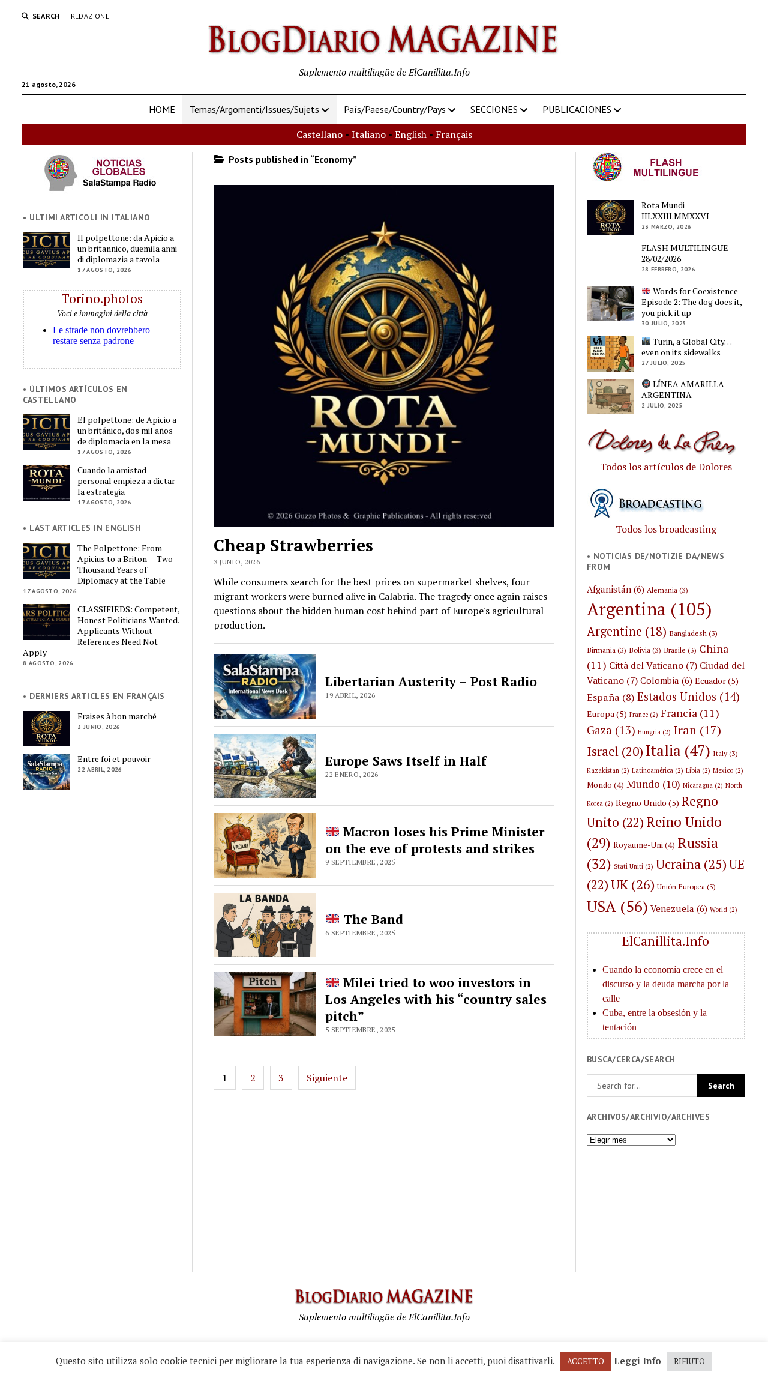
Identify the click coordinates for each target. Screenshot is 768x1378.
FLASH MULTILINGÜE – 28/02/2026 (687, 253)
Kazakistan (608, 770)
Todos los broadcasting (666, 529)
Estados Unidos (688, 696)
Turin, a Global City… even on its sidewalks (686, 347)
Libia (698, 770)
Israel (615, 751)
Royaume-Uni (644, 844)
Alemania (667, 589)
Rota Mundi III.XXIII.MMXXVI (675, 211)
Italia (678, 750)
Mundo (653, 784)
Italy (725, 753)
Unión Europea (686, 886)
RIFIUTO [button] (689, 1361)
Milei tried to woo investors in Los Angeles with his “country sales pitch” (436, 999)
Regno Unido (647, 802)
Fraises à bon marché (117, 716)
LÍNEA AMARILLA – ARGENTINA (685, 389)
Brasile (680, 649)
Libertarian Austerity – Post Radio (431, 681)
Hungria (654, 732)
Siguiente (327, 1077)
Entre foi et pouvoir (114, 759)
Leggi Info (637, 1361)
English (411, 134)
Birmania (606, 649)
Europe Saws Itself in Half (406, 760)
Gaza (611, 730)
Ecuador (717, 680)
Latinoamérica (657, 770)
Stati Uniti (633, 866)
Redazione (90, 15)
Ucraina (691, 863)
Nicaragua (703, 785)
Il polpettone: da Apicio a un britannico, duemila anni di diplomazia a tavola (127, 248)
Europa (607, 713)
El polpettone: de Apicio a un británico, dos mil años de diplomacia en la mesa (126, 430)
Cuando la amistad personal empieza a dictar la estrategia (126, 481)
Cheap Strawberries (293, 545)
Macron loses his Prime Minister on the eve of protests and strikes (434, 840)
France (643, 714)
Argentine (627, 631)
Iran (697, 730)
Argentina (649, 608)
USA (617, 906)
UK (633, 884)
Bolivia (645, 649)
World (723, 909)
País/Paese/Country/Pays (395, 109)
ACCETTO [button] (585, 1361)
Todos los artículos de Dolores (666, 466)
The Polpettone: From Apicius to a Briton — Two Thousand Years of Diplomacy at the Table (125, 564)
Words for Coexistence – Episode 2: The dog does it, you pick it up (692, 302)
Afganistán (615, 589)
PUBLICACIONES (576, 109)
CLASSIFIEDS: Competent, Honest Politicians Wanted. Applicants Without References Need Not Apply (101, 631)
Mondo (605, 784)
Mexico (728, 770)
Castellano (319, 134)
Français (454, 134)
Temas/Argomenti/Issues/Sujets (254, 109)
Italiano (369, 134)
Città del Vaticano (653, 665)
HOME (162, 109)
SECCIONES (494, 109)
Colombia (666, 680)
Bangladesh (693, 633)
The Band (371, 919)
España (611, 697)
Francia (690, 713)
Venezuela (678, 908)
